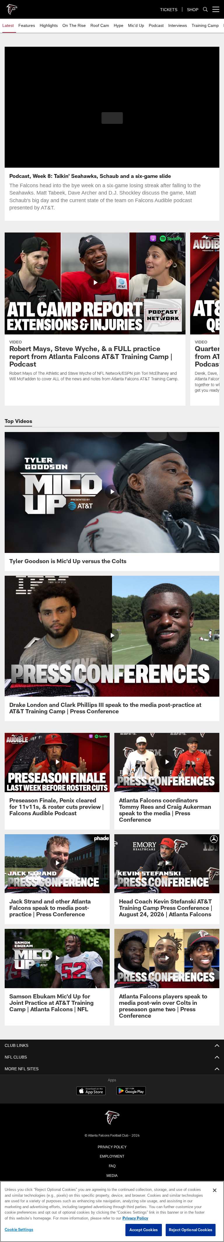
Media (112, 1175)
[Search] (205, 9)
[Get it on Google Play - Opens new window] (131, 1094)
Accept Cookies (144, 1230)
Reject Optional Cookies (190, 1230)
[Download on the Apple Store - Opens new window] (91, 1092)
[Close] (214, 1190)
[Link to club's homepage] (12, 7)
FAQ (112, 1165)
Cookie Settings (19, 1229)
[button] (112, 118)
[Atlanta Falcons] (112, 1118)
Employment (112, 1156)
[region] (112, 1211)
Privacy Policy (112, 1146)
